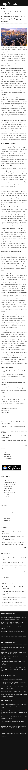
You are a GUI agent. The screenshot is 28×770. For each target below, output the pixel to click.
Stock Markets (7, 454)
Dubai (8, 412)
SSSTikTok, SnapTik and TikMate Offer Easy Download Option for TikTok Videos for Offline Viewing (12, 722)
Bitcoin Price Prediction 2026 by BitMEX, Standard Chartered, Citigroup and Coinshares (14, 657)
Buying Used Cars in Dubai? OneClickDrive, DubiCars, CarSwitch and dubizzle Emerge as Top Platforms (12, 623)
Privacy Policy (7, 494)
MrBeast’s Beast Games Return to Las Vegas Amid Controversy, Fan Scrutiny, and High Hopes (14, 695)
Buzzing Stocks (7, 518)
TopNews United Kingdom (9, 512)
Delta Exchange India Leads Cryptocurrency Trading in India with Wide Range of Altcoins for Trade (13, 653)
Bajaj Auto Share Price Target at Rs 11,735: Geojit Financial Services (13, 637)
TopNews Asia (7, 510)
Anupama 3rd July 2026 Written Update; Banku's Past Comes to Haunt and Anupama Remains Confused (13, 727)
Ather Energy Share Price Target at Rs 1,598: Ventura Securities (12, 627)
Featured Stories (7, 456)
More (26, 445)
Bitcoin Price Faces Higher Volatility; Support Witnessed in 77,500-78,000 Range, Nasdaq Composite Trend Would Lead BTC (13, 669)
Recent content (7, 520)
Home (2, 11)
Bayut (7, 220)
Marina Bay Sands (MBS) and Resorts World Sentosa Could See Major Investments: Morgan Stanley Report (13, 683)
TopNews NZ (6, 516)
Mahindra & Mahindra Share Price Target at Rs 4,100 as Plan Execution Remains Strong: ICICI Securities (13, 618)
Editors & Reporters (8, 488)
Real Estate (14, 408)
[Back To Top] (26, 768)
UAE (5, 412)
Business (10, 408)
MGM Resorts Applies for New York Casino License (11, 679)
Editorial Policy (7, 490)
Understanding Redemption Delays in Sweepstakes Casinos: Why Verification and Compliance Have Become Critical (14, 593)
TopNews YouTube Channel (10, 482)
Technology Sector (8, 458)
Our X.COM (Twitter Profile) (9, 484)
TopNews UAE (7, 514)
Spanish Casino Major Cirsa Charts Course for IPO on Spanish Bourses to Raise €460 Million (14, 687)
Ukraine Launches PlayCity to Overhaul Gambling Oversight (13, 691)
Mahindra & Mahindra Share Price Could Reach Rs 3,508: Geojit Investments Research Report (13, 632)
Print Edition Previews (8, 499)
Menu (4, 8)
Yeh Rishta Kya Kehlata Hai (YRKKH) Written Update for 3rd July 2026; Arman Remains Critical (14, 717)
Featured (7, 410)
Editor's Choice (7, 480)
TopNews (9, 3)
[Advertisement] (14, 752)
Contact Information (8, 486)
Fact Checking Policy (8, 496)
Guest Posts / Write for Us (9, 492)
